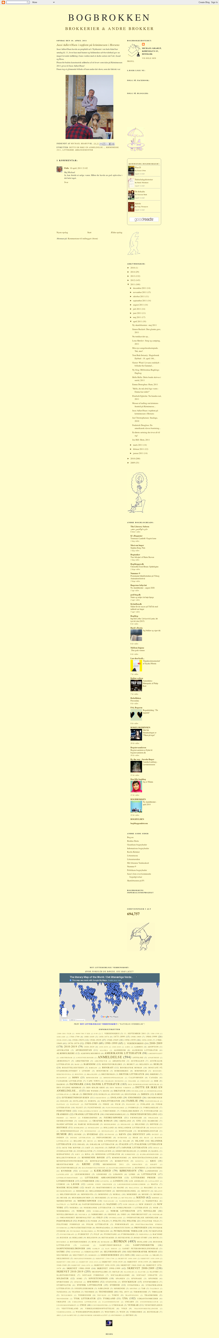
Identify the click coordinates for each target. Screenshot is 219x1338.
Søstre (133, 1288)
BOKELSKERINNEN (140, 727)
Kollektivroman (66, 1157)
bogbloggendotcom (139, 823)
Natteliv (61, 1204)
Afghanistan (84, 1050)
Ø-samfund (70, 1315)
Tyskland (109, 1298)
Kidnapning (63, 1154)
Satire (61, 1251)
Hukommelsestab (148, 1131)
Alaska (104, 1050)
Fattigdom (91, 1104)
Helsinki (140, 1124)
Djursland (137, 1091)
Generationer (65, 1121)
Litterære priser (143, 1177)
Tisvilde (101, 1295)
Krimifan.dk (136, 603)
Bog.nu (130, 837)
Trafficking (132, 1295)
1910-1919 (62, 1040)
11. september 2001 (135, 1033)
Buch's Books (137, 627)
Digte (106, 1091)
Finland (145, 1104)
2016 (133, 267)
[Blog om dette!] (104, 144)
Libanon (118, 1174)
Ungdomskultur (149, 1302)
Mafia (154, 1184)
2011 (133, 284)
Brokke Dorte (133, 840)
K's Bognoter (137, 535)
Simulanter (142, 1255)
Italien (123, 1144)
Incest (155, 1134)
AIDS (127, 1047)
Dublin (103, 1094)
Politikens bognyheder (137, 870)
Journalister (65, 1151)
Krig (153, 1160)
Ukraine (61, 1301)
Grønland (125, 1121)
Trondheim (63, 1298)
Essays (64, 1101)
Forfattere (64, 1110)
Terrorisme (140, 1292)
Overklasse (115, 1217)
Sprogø (78, 1282)
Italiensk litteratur (148, 1144)
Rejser (64, 1237)
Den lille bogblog (138, 779)
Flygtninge (94, 1107)
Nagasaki (109, 1201)
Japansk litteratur (134, 1147)
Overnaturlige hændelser (143, 1217)
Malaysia (134, 1187)
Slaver (142, 1272)
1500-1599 (155, 1033)
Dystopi (115, 1094)
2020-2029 (89, 1047)
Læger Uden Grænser (99, 1184)
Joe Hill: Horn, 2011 (141, 439)
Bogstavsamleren (138, 747)
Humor (62, 1134)
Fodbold (133, 1107)
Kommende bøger (93, 1157)
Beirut (131, 1064)
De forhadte (140, 191)
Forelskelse (151, 1107)
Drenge (88, 1094)
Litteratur (149, 1174)
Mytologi (127, 1198)
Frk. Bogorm (136, 707)
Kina (87, 1154)
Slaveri (154, 1271)
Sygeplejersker (84, 1288)
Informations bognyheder (138, 848)
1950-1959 (130, 1039)
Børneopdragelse (113, 1077)
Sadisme (84, 1245)
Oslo (100, 1217)
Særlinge (103, 1288)
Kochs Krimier (133, 851)
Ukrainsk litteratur (84, 1302)
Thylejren (66, 1295)
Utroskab (117, 1305)
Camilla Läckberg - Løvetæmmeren (150, 763)
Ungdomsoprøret (66, 1305)
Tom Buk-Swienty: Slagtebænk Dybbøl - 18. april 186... (145, 357)
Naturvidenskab (92, 1204)
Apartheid (153, 1057)
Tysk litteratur (85, 1298)
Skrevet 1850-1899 (150, 1258)
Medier (80, 1191)
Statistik (111, 1282)
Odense (112, 1214)
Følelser (153, 1118)
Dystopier (131, 1094)
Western (110, 1312)
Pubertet (83, 1234)
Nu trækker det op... (140, 336)
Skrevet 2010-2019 (70, 1271)
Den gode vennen (138, 650)
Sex (127, 1254)
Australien (137, 1061)
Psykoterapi (67, 1234)
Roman (120, 1241)
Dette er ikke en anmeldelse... (87, 147)
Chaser (132, 1081)
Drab (76, 1094)
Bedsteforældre (112, 1064)
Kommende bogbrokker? (144, 163)
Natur (74, 1204)
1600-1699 (61, 1037)
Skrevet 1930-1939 (137, 1262)
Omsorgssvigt (139, 1214)
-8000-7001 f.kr (82, 1033)
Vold (124, 1308)
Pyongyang (110, 1234)
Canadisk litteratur (69, 1081)
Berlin (158, 1064)
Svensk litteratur (89, 1284)
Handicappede (65, 1124)
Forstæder (109, 1111)
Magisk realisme (68, 1187)
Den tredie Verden (120, 1087)
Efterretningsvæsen (75, 1097)
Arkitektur (101, 1061)
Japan (112, 1147)
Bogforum (102, 1071)
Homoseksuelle (69, 1131)
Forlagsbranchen (88, 1111)
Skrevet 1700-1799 (105, 1258)
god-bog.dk (136, 594)
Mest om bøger (137, 545)
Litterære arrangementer (78, 150)
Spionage (136, 1278)
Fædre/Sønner (113, 1117)
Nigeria (74, 1207)
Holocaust (156, 1127)
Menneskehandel (126, 1191)
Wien (122, 1312)
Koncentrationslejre (145, 1157)
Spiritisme (63, 1282)
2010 (133, 458)
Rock (156, 1237)
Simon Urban (141, 170)
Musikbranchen (81, 1197)
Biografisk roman (131, 1067)
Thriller (157, 1292)
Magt (88, 1187)
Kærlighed (102, 1170)
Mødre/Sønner (87, 1200)
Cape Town (93, 1081)
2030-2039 (103, 1047)
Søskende (119, 1288)
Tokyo (115, 1295)
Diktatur (120, 1090)
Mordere (132, 1194)
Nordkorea (63, 1211)
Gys (138, 1120)
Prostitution (122, 1227)
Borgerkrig (121, 1071)
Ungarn (129, 1301)
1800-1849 (89, 1036)
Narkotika (152, 1201)
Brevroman (108, 1074)
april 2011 (138, 321)
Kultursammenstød (120, 1168)
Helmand (126, 1124)
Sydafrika (133, 1285)
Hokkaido (93, 1127)
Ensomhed (134, 1097)
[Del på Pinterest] (113, 144)
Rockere (61, 1242)
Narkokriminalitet (130, 1201)
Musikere (100, 1197)
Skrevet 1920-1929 (112, 1262)
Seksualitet (91, 1251)
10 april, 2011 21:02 (79, 168)
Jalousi (99, 1147)
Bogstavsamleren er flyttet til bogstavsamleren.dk (141, 751)
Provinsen (140, 1227)
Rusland (142, 1242)
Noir (155, 1207)
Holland (109, 1127)
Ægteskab (153, 1312)
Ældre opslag (116, 232)
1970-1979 (73, 1043)
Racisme (157, 1234)
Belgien (144, 1064)
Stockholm (129, 1281)
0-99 (96, 1033)
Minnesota (87, 1194)
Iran (146, 1137)
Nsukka (83, 1214)
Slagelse (129, 1272)
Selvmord (62, 1255)
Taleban (154, 1288)
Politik (131, 1220)
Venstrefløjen (153, 1305)
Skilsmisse (63, 1258)
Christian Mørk (142, 194)
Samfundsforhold (111, 1245)
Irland (78, 1141)
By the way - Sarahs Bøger (142, 759)
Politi (117, 1220)
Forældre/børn (130, 1111)
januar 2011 (138, 453)
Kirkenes (130, 1154)
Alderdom (120, 1050)
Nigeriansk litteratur (97, 1207)
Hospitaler (125, 1131)
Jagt (87, 1147)
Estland (78, 1101)
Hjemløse (79, 1127)
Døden (145, 1094)
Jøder (143, 1151)
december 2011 (140, 288)
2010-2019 (70, 1046)
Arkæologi (118, 1061)
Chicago (145, 1081)
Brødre (154, 1074)
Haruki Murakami (142, 182)
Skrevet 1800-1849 (127, 1258)
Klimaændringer (149, 1154)
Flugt (79, 1107)
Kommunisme (119, 1157)
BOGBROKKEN (109, 17)
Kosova (139, 1161)
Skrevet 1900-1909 (66, 1262)
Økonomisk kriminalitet (94, 1315)
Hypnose (109, 1134)
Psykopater (155, 1231)
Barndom (90, 1064)
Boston (79, 1074)
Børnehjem (92, 1077)
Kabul (155, 1151)
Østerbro (116, 1315)
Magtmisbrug (104, 1187)
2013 (133, 276)
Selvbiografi (112, 1251)
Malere (148, 1187)
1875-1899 (119, 1036)
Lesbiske (102, 1174)
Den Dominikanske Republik (143, 1084)
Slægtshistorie (66, 1275)
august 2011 (138, 304)
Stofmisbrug (150, 1282)
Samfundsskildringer (71, 1248)
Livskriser (87, 1180)
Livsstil (104, 1181)
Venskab (133, 1305)
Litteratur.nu (132, 855)
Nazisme (111, 1204)
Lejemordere (82, 1174)
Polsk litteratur (97, 1224)
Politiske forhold (68, 1224)
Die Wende (93, 1091)
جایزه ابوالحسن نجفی (139, 529)
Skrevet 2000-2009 (141, 1268)
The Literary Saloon (140, 526)
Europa (92, 1101)
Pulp (96, 1234)
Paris (81, 1220)
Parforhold (64, 1220)
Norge (81, 1210)
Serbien (92, 1255)
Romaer (105, 1242)
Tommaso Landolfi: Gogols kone (143, 538)
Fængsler (136, 1117)
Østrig (130, 1315)
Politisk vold (150, 1221)
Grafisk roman (103, 1120)
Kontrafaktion (99, 1161)
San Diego (111, 1248)
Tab (143, 1288)
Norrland (98, 1211)
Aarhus (138, 1047)
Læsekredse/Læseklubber (132, 1184)
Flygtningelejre (115, 1107)
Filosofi (130, 1104)
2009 (133, 462)
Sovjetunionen (98, 1278)
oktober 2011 (139, 296)
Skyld (116, 1271)
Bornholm (141, 1071)
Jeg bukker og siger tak (151, 630)
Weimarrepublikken (88, 1312)
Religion (92, 1237)
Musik (63, 1197)
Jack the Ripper (71, 1147)
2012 (133, 280)
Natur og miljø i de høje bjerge (142, 597)
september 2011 (140, 300)
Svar (66, 182)
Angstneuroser (85, 1057)
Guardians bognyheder (137, 844)
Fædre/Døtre (89, 1117)
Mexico (145, 1191)
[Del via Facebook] (110, 144)
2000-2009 (155, 1043)
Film (117, 1104)
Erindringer (155, 1097)
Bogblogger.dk (137, 563)
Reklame (77, 1237)
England (116, 1097)
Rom (94, 1242)
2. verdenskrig (134, 1043)
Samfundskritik (143, 1245)
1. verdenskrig (111, 1033)
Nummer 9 (135, 573)
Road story (140, 1237)
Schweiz (75, 1252)
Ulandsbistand (110, 1302)
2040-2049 (116, 1047)
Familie (132, 1100)
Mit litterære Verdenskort (138, 862)
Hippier (154, 1124)
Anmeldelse (110, 1057)
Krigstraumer (65, 1164)
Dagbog (61, 1084)
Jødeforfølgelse (126, 1151)
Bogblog (134, 615)
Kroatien (137, 1164)
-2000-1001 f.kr (64, 1033)
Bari (77, 1064)
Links (132, 1174)
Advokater (63, 1050)
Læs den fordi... (137, 658)
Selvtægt (78, 1255)
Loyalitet (153, 1181)
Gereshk (83, 1121)
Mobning (103, 1194)
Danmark (77, 1084)
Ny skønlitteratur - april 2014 (150, 803)
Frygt (73, 1118)
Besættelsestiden (73, 1067)
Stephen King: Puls (138, 547)
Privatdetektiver (81, 1227)
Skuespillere (100, 1271)
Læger (75, 1184)
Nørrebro (97, 1214)
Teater (76, 1292)
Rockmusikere (78, 1242)
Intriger (122, 1137)
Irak (135, 1137)
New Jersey (145, 1204)
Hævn (122, 1134)
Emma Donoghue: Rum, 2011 (145, 384)
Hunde (78, 1134)
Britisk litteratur (131, 1074)
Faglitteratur (110, 1100)
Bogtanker (135, 554)
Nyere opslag (62, 232)
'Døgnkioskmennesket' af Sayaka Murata (151, 662)
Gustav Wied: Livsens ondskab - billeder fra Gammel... (146, 364)
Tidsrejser (84, 1295)
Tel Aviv (124, 1292)
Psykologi (103, 1231)
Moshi (145, 1194)
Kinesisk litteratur (108, 1154)
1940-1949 (112, 1039)
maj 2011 (137, 317)
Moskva (157, 1194)
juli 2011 (137, 308)
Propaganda (103, 1227)
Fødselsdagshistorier (144, 179)
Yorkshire (136, 1312)
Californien (136, 1077)
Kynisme (83, 1171)
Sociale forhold (93, 1275)
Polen (105, 1221)
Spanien (120, 1278)
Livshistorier (65, 1180)
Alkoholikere (66, 1053)
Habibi (138, 203)
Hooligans (108, 1131)
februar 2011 (139, 449)
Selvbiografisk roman (142, 1251)
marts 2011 (138, 444)
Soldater (63, 1278)
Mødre (155, 1198)
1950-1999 (147, 1040)
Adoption (153, 1047)
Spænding (93, 1281)
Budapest (62, 1077)
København (128, 1170)
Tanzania (62, 1292)
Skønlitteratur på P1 (135, 880)
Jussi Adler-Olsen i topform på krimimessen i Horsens (145, 412)
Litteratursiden (133, 859)
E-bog (159, 1094)
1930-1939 (95, 1039)
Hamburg (153, 1121)
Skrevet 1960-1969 (131, 1265)
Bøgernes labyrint (139, 585)
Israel (81, 1144)
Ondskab (157, 1214)
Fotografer (151, 1111)
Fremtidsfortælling (143, 1114)
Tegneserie (106, 1291)
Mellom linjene (137, 647)
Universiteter (100, 1305)
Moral (117, 1194)
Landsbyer (151, 1171)
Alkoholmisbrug (90, 1053)
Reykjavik (124, 1237)
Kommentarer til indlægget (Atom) (83, 238)
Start (89, 232)
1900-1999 (151, 1036)
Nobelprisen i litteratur (132, 1207)
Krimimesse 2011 (113, 1164)
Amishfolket (155, 1053)
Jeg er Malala (148, 781)
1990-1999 (111, 1043)
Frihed (60, 1118)
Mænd (140, 1197)
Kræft (153, 1164)
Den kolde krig (95, 1087)
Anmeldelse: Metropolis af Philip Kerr (150, 683)
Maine (120, 1187)
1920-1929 (78, 1039)
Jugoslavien (104, 1151)
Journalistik (85, 1151)
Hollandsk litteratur (131, 1127)
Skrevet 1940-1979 (80, 1265)
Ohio (123, 1214)
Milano (158, 1191)
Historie (62, 1127)
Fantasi (61, 1104)
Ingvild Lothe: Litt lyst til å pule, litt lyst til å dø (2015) (144, 619)
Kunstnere (156, 1167)
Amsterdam (66, 1057)
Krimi (86, 1164)
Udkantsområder (147, 1298)
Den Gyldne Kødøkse (69, 1087)
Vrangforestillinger (146, 1308)
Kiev (77, 1154)
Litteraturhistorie (67, 1178)
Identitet (139, 1134)
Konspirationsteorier (70, 1161)
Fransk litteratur (87, 1114)
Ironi (90, 1141)
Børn (75, 1077)
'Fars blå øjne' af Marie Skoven (142, 557)
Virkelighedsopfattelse (99, 1308)
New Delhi (129, 1204)
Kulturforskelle (67, 1167)
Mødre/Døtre (64, 1201)
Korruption (122, 1161)
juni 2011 (137, 313)
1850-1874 (104, 1036)
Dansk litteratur (106, 1084)
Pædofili (144, 1234)
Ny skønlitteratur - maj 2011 (144, 325)
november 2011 (140, 292)
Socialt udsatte (147, 1275)
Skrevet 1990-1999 (109, 1268)
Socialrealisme (120, 1275)
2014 (133, 271)
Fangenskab (152, 1101)
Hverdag (92, 1134)
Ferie (106, 1104)
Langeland (63, 1174)
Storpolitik (64, 1285)
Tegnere (89, 1292)
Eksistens (101, 1098)
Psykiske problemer (81, 1231)
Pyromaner (128, 1234)
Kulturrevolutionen (93, 1168)
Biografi (107, 1067)
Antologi (137, 1057)
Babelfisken (136, 697)
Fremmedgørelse (115, 1114)
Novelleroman (65, 1214)
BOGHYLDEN (137, 819)
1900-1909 (136, 1036)
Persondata (135, 700)
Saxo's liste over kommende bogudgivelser (139, 875)
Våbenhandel (64, 1312)
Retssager (108, 1237)
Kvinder (66, 1170)
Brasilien (92, 1074)
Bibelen (93, 1068)
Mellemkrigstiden (100, 1191)
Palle (66, 167)
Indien (60, 1137)
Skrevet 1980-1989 (78, 1268)
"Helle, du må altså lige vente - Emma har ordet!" (145, 390)
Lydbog (61, 1184)
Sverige (115, 1284)
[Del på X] (107, 144)
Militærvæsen (68, 1194)
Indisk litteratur (80, 1137)
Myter (114, 1198)
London (118, 1180)
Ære (59, 1315)
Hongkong (90, 1131)
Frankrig (63, 1114)
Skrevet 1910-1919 (88, 1262)
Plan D (138, 167)
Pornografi (122, 1224)
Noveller (150, 1210)
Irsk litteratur (108, 1141)
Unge (83, 1305)
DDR (156, 1081)
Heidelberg (110, 1124)
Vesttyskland (70, 1308)
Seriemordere (110, 1254)
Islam (126, 1141)
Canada (153, 1077)
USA (125, 1298)
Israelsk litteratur (102, 1144)
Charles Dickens (114, 1081)
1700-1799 (74, 1036)
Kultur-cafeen (137, 678)
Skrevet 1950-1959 (104, 1265)
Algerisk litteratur (145, 1050)
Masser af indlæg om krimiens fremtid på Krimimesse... (145, 405)
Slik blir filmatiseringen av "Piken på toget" (149, 732)
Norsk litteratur (123, 1210)
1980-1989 (91, 1043)
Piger (94, 1221)
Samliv (96, 1248)
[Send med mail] (101, 144)
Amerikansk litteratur (123, 1053)
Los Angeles (136, 1181)
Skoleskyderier (83, 1258)
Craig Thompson (142, 206)
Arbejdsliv (63, 1061)
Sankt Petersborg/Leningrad (140, 1248)
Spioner (153, 1278)
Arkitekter (82, 1061)
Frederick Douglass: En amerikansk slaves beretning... (146, 427)
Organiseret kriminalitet (76, 1217)
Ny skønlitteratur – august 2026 (143, 587)
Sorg (79, 1278)
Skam (156, 1255)
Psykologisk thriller (128, 1230)
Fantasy (74, 1104)
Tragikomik (151, 1295)
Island (139, 1140)
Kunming (140, 1167)
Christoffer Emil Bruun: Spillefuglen (144, 566)
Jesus (156, 1148)
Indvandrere (104, 1137)
